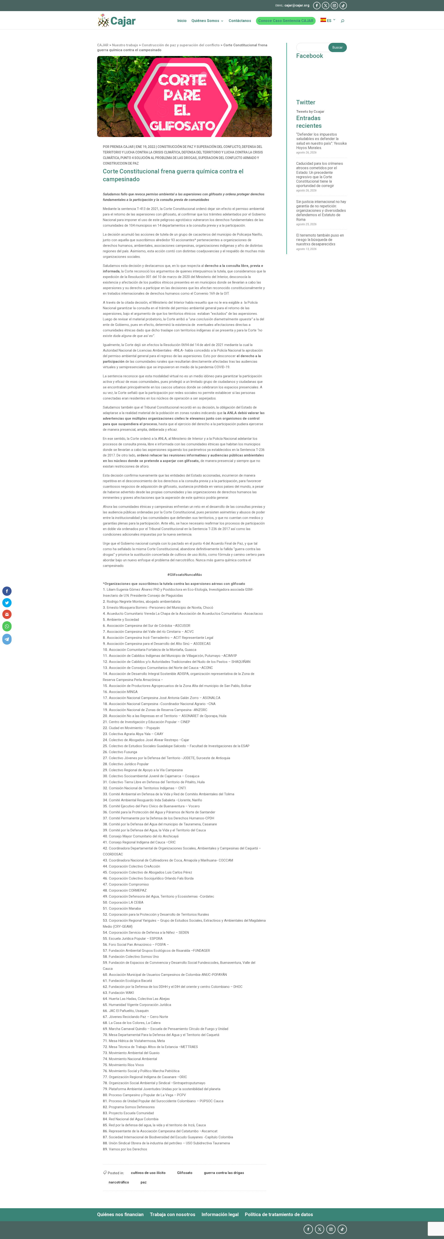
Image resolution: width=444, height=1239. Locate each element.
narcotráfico (119, 1182)
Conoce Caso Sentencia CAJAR (285, 21)
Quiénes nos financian (120, 1214)
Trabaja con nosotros (172, 1214)
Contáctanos (240, 21)
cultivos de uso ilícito (148, 1173)
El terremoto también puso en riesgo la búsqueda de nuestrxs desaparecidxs (320, 239)
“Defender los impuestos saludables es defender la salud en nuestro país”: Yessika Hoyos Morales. (321, 141)
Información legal (220, 1214)
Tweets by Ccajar (310, 111)
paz (144, 1182)
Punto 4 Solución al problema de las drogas (158, 158)
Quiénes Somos (205, 21)
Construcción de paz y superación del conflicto (198, 147)
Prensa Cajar (122, 147)
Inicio (182, 21)
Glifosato (184, 1173)
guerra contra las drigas (224, 1173)
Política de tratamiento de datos (279, 1214)
